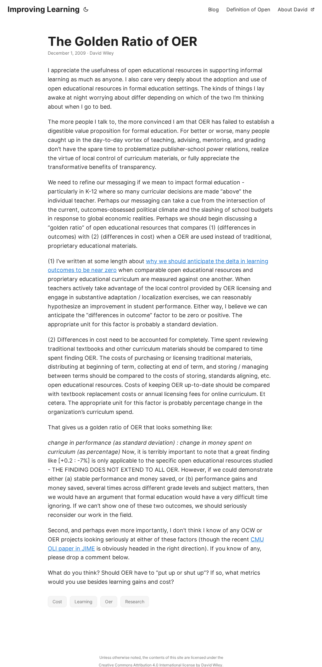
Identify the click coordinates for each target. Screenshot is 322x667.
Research (134, 601)
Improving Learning (44, 9)
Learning (83, 601)
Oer (109, 601)
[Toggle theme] (86, 9)
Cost (57, 601)
